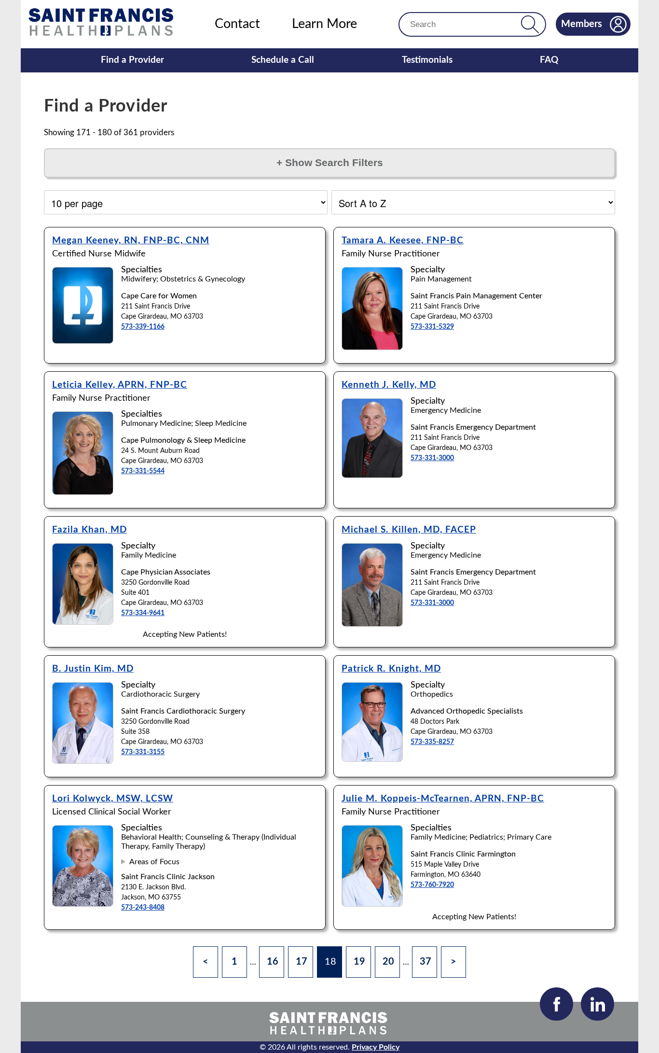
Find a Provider (132, 60)
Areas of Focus (154, 862)
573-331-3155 (143, 752)
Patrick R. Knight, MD (391, 669)
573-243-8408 (143, 907)
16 (272, 962)
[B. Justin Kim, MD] (82, 761)
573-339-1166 (143, 326)
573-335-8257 (432, 742)
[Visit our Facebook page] (556, 1004)
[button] (530, 24)
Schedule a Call (282, 60)
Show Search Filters (329, 162)
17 (301, 962)
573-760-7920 (432, 885)
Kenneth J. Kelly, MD (389, 385)
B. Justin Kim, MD (93, 669)
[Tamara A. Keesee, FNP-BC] (372, 347)
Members (581, 24)
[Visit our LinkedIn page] (597, 1004)
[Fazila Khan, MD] (82, 622)
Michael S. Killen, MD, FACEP (409, 529)
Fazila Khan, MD (89, 529)
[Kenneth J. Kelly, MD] (372, 475)
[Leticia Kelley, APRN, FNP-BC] (82, 492)
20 (388, 962)
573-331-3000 (432, 458)
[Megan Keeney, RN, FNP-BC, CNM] (82, 341)
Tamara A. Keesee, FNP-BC (403, 240)
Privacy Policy (375, 1047)
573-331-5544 (143, 471)
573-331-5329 (432, 326)
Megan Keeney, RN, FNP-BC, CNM (130, 240)
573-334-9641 (143, 613)
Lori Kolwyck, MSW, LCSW (112, 798)
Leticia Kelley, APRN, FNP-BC (119, 385)
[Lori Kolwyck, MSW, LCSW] (82, 904)
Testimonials (427, 60)
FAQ (549, 60)
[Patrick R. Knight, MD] (372, 759)
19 (359, 962)
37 (425, 962)
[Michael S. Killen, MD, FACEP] (372, 624)
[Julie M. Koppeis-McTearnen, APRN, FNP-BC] (372, 904)
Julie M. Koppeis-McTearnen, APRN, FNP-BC (443, 798)
